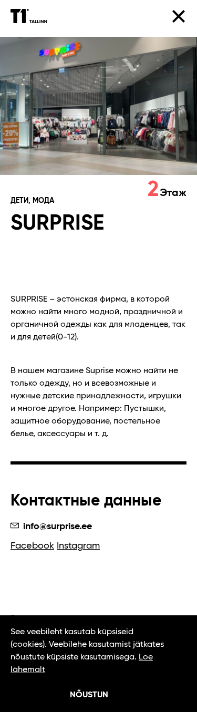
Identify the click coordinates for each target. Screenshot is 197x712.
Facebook (32, 546)
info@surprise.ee (56, 526)
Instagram (78, 546)
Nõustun (89, 695)
